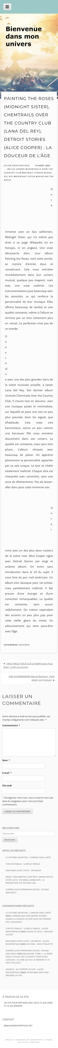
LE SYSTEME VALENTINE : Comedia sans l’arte (28, 857)
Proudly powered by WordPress (24, 1040)
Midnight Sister (25, 176)
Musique (24, 644)
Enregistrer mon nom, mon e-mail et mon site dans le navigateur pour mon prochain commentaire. (27, 801)
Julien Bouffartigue (17, 165)
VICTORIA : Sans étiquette (39, 944)
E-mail (7, 772)
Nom (6, 760)
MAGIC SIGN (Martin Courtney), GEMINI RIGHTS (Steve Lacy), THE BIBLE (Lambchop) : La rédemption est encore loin (29, 879)
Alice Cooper (17, 169)
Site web (7, 785)
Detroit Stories (34, 172)
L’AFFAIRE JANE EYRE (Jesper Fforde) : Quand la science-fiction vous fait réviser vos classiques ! (28, 918)
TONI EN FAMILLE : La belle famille (23, 864)
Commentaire (11, 725)
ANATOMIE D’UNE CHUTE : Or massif (23, 870)
